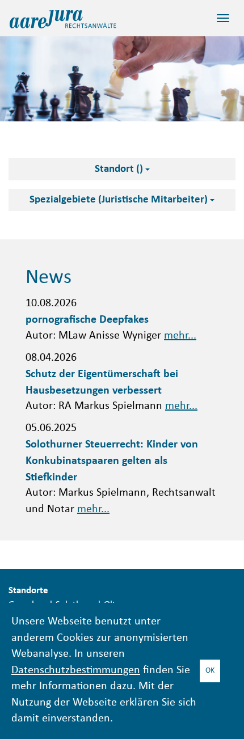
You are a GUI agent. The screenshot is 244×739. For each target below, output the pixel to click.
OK (209, 670)
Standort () (120, 169)
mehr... (180, 336)
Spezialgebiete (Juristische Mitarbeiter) (120, 200)
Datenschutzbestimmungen (75, 671)
